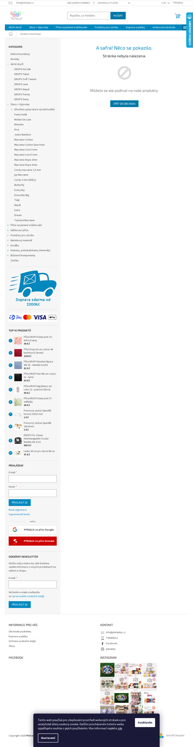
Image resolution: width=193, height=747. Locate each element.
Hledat (118, 15)
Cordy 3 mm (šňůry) (25, 180)
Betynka (19, 124)
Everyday (19, 190)
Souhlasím (145, 723)
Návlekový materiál (21, 240)
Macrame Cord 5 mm (25, 155)
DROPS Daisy (21, 99)
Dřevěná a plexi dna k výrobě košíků (34, 109)
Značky (15, 260)
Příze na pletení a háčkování (26, 225)
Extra (17, 210)
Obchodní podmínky (78, 3)
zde (120, 728)
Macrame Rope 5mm (25, 165)
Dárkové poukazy (20, 54)
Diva (16, 130)
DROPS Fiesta (22, 94)
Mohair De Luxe (22, 120)
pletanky (111, 649)
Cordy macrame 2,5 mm (27, 170)
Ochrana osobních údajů (22, 641)
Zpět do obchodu (124, 103)
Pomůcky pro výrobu (22, 235)
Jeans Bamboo (22, 135)
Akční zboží (17, 64)
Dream (18, 215)
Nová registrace (18, 510)
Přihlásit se (20, 502)
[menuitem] (15, 27)
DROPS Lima (21, 84)
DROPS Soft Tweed (25, 79)
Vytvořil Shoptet (175, 736)
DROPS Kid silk (22, 69)
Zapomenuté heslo (19, 514)
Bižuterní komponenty (23, 255)
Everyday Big (21, 195)
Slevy (12, 646)
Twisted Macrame (24, 220)
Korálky (15, 245)
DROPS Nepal (21, 89)
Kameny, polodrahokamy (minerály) (30, 250)
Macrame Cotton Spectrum (29, 145)
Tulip (17, 200)
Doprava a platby (108, 3)
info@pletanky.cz (116, 632)
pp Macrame (21, 175)
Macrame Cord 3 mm (25, 150)
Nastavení (48, 738)
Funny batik (20, 114)
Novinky (15, 59)
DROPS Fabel (21, 74)
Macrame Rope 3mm (25, 160)
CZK (164, 3)
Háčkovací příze (19, 230)
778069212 (112, 638)
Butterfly (19, 185)
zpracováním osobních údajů (28, 596)
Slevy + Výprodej (20, 104)
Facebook (111, 643)
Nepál (17, 205)
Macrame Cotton (23, 140)
